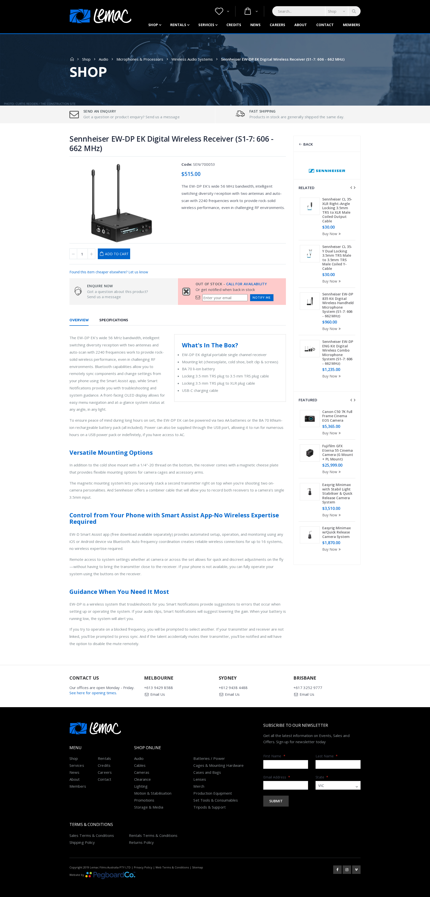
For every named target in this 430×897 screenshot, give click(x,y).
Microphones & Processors (139, 59)
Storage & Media (148, 807)
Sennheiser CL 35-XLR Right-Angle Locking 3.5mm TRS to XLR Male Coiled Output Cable (337, 210)
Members (351, 24)
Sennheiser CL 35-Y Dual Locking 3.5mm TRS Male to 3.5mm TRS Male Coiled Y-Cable (337, 257)
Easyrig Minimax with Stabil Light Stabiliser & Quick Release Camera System (337, 493)
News (255, 24)
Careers (277, 24)
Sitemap (197, 867)
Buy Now (329, 233)
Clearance (142, 779)
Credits (233, 24)
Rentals (178, 24)
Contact (325, 24)
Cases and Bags (207, 772)
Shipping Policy (82, 842)
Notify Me (262, 297)
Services (206, 24)
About (300, 24)
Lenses (199, 779)
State (322, 777)
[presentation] (351, 187)
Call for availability (246, 284)
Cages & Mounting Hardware (218, 765)
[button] (222, 11)
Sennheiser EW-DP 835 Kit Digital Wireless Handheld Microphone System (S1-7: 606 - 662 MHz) (338, 305)
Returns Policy (141, 842)
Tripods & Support (209, 807)
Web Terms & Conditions (172, 867)
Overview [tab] (79, 320)
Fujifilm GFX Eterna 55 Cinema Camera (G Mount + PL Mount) (337, 452)
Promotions (144, 800)
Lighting (141, 786)
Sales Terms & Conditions (91, 835)
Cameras (142, 772)
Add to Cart (117, 253)
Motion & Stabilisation (153, 793)
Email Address (276, 777)
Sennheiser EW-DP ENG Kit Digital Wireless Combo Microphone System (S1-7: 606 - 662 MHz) (337, 352)
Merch (198, 786)
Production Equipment (212, 793)
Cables (140, 765)
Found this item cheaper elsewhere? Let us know (108, 272)
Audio (103, 59)
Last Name (327, 756)
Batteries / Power (209, 758)
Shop (153, 24)
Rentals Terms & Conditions (153, 835)
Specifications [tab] (113, 320)
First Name (274, 756)
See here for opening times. (93, 692)
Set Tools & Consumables (215, 800)
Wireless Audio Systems (192, 59)
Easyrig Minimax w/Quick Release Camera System (336, 532)
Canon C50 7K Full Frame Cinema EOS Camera (337, 416)
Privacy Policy (143, 867)
